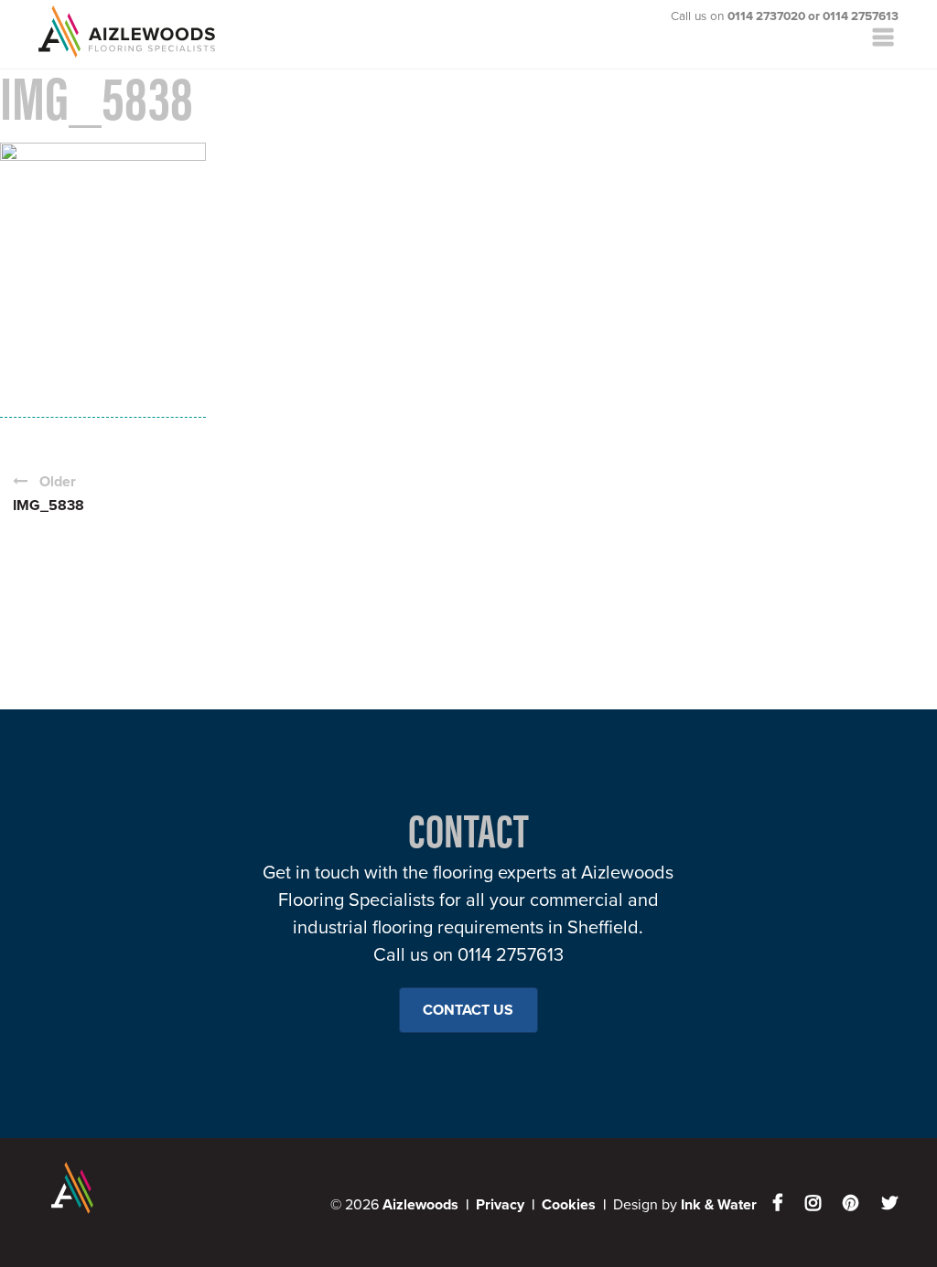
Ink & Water (719, 1205)
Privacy (500, 1205)
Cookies (569, 1205)
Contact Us (468, 1010)
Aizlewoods (140, 31)
